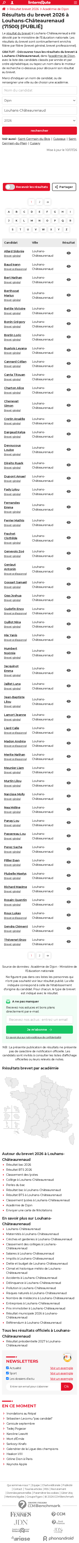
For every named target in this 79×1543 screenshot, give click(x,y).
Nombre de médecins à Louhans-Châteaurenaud (40, 1298)
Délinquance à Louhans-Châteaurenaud (33, 1283)
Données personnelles (19, 1493)
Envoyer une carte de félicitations (29, 1210)
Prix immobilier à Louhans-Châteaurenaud (35, 1308)
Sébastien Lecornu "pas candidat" (29, 1418)
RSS (46, 1489)
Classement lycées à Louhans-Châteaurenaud (38, 1200)
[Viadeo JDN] (58, 1530)
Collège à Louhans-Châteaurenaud (30, 1180)
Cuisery (35, 143)
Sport (13, 1373)
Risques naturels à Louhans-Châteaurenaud (36, 1293)
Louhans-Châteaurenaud (23, 1229)
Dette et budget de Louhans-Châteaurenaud (36, 1263)
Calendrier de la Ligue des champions (32, 1449)
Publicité (67, 1485)
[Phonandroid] (58, 1538)
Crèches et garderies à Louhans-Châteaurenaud (39, 1239)
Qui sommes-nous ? (18, 1485)
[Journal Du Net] (21, 1522)
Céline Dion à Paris (19, 1459)
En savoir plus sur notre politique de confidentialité (33, 1037)
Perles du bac (15, 1185)
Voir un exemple (61, 1368)
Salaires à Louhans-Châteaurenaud (30, 1253)
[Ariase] (21, 1538)
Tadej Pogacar (16, 1428)
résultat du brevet (18, 33)
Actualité (15, 1368)
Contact (17, 1489)
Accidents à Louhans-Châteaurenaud (31, 1278)
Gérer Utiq (67, 1493)
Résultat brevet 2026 (24, 9)
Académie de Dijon (56, 9)
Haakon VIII (14, 1454)
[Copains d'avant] (21, 1530)
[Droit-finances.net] (58, 1522)
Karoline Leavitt (17, 1434)
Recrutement (58, 1489)
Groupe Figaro (35, 1496)
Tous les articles (33, 1489)
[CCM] (58, 1514)
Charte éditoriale (51, 1485)
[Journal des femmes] (21, 1514)
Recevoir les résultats (32, 187)
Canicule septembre (20, 1423)
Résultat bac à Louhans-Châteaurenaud (33, 1190)
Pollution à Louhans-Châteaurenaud (31, 1288)
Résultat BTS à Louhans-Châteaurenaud (33, 1195)
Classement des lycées (22, 1175)
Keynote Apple (16, 1464)
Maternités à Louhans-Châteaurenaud (32, 1234)
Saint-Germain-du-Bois (34, 139)
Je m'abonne (37, 1029)
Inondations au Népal (21, 1413)
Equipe (36, 1485)
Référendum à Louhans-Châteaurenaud (33, 1322)
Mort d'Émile (15, 1439)
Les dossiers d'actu (21, 1379)
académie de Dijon (62, 56)
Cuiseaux (59, 139)
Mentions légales (15, 1496)
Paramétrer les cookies (46, 1493)
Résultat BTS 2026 (19, 1170)
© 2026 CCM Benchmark (59, 1496)
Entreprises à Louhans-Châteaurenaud (33, 1303)
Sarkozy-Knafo (16, 1444)
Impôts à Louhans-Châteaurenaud (30, 1258)
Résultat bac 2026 (18, 1164)
